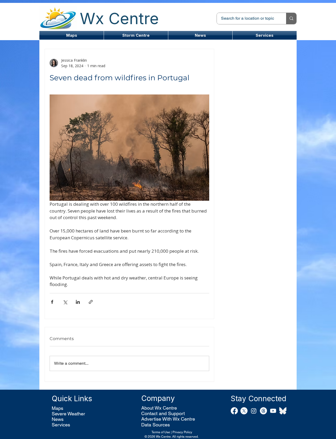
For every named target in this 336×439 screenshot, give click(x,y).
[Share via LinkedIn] (77, 301)
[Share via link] (90, 301)
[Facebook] (234, 410)
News (58, 419)
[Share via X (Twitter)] (64, 301)
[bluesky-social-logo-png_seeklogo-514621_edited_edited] (282, 410)
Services (61, 424)
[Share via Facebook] (52, 301)
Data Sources (155, 424)
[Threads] (263, 410)
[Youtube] (273, 410)
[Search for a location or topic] (291, 18)
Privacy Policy (182, 432)
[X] (244, 410)
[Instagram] (253, 410)
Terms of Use (160, 432)
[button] (136, 35)
